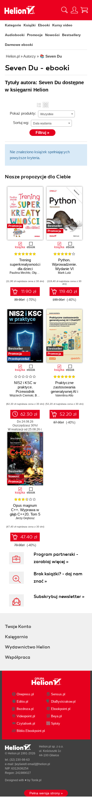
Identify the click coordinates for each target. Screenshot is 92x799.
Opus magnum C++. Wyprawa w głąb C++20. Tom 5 (25, 509)
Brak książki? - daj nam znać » (58, 577)
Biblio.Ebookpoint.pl (31, 731)
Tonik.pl (36, 780)
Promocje (35, 35)
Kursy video (62, 25)
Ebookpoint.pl (60, 709)
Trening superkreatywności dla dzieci (25, 264)
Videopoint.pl (26, 716)
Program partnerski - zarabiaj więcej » (56, 558)
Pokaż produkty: (23, 113)
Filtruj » (42, 133)
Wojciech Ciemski (21, 395)
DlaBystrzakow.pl (63, 701)
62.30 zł (28, 414)
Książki (30, 25)
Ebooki (44, 25)
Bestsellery (71, 35)
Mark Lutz (64, 272)
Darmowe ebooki (19, 45)
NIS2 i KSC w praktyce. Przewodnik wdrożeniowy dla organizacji (25, 391)
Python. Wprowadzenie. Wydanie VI (64, 264)
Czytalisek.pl (26, 723)
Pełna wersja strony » (46, 793)
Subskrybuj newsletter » (59, 596)
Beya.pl (56, 716)
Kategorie (13, 25)
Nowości (52, 35)
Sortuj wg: (21, 123)
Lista (39, 105)
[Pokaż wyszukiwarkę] (64, 10)
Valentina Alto (64, 395)
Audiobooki (15, 35)
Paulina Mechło (20, 272)
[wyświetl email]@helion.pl (32, 764)
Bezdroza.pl (25, 709)
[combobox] (56, 114)
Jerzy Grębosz (25, 518)
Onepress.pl (25, 694)
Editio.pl (22, 701)
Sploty (55, 723)
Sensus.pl (58, 694)
